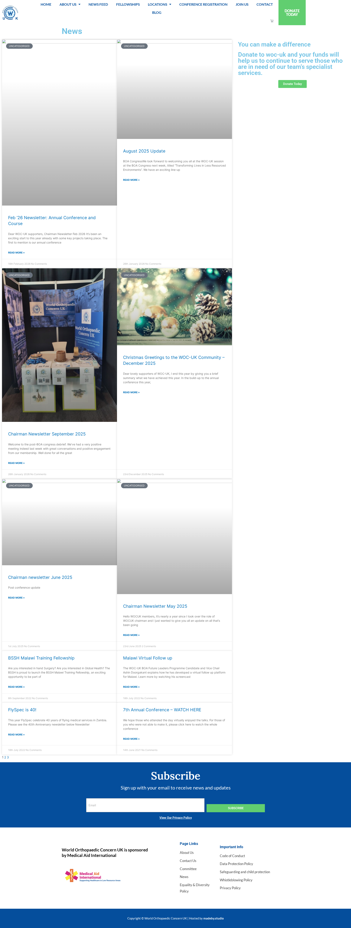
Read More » (16, 252)
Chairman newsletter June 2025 (40, 577)
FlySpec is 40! (22, 709)
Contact (265, 4)
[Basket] (271, 21)
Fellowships (128, 4)
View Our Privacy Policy (175, 818)
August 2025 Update (144, 151)
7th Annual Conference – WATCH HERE (162, 709)
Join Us (242, 4)
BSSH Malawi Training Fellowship (41, 658)
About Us (68, 4)
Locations (157, 4)
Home (46, 4)
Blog (156, 13)
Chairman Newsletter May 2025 (155, 606)
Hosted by (206, 918)
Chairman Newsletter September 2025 (47, 433)
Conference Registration (203, 4)
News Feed (98, 4)
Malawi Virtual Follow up (147, 658)
